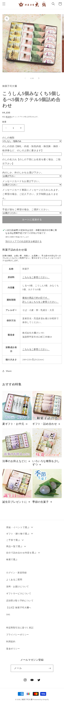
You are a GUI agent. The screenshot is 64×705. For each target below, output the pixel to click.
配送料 (8, 117)
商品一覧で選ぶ (14, 546)
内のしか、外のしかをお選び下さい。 (22, 172)
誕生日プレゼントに (14, 502)
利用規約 (10, 641)
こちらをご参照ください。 (36, 277)
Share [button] (9, 371)
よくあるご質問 (14, 579)
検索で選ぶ (12, 559)
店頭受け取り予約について (19, 600)
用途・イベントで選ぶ (18, 527)
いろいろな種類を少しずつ (46, 462)
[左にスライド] (25, 78)
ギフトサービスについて (18, 593)
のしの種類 (8, 137)
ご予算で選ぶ (13, 540)
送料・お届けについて (17, 586)
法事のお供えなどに (14, 461)
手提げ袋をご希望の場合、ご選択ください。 (26, 209)
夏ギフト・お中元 (13, 424)
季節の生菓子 (40, 502)
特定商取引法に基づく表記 (19, 627)
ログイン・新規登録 (16, 572)
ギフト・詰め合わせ (44, 424)
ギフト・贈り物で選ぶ (18, 533)
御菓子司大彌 (27, 699)
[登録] (49, 668)
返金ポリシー (13, 648)
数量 (4, 122)
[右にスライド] (38, 78)
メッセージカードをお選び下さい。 (21, 181)
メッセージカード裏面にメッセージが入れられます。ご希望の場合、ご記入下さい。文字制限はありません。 (31, 194)
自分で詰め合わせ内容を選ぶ (21, 552)
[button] (3, 3)
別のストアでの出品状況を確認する (23, 241)
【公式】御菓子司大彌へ (18, 607)
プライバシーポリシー (17, 634)
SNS (8, 614)
